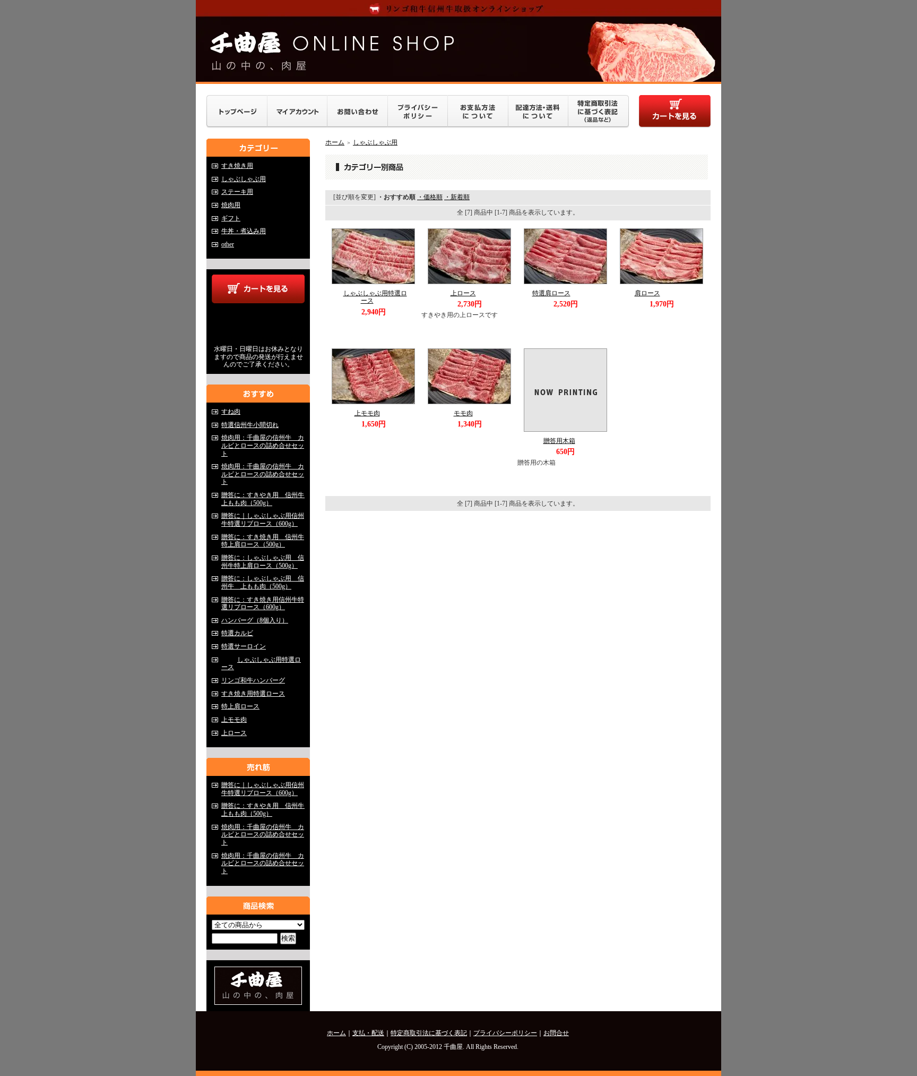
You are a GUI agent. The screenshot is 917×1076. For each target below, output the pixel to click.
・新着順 (457, 197)
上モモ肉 (234, 719)
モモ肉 (463, 413)
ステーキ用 (237, 191)
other (227, 244)
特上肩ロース (240, 706)
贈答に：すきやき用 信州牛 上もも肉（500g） (265, 499)
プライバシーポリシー (505, 1033)
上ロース (234, 733)
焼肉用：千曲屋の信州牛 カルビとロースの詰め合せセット (262, 445)
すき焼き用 (237, 165)
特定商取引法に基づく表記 (429, 1033)
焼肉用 (230, 205)
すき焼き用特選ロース (253, 693)
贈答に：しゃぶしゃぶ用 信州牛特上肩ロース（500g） (262, 561)
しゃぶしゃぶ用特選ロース (375, 297)
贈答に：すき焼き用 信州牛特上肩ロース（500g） (262, 541)
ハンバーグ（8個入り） (254, 620)
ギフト (230, 218)
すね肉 (230, 411)
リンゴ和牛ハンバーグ (253, 680)
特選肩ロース (551, 293)
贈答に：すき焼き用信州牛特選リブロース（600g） (262, 603)
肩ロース (647, 293)
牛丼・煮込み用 (243, 231)
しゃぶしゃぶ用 (243, 179)
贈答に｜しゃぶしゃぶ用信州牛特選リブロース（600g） (262, 519)
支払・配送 (368, 1033)
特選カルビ (237, 633)
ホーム (334, 142)
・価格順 (430, 197)
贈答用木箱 (559, 441)
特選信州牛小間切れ (250, 425)
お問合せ (556, 1033)
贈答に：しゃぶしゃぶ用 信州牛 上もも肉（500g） (262, 582)
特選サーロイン (243, 646)
